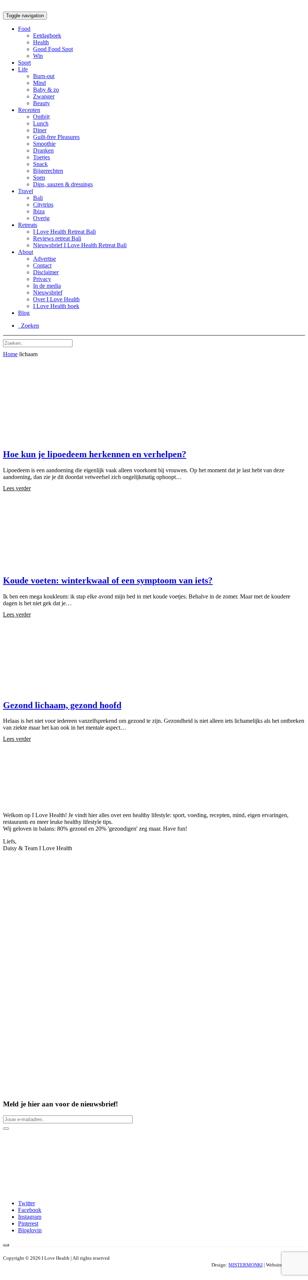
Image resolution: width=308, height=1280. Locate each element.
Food (24, 29)
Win (38, 56)
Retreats (27, 225)
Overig (41, 218)
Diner (40, 130)
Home (10, 354)
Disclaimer (46, 272)
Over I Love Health (56, 299)
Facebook (29, 1210)
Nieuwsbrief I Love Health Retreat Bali (80, 245)
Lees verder (17, 488)
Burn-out (43, 76)
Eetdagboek (47, 35)
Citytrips (43, 204)
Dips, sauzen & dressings (63, 184)
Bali (38, 198)
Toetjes (41, 157)
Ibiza (39, 211)
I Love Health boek (56, 306)
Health (41, 42)
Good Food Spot (53, 49)
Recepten (29, 110)
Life (23, 69)
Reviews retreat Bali (57, 238)
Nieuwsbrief (47, 292)
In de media (47, 286)
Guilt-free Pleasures (56, 137)
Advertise (44, 258)
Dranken (43, 150)
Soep (39, 177)
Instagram (29, 1217)
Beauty (41, 103)
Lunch (40, 123)
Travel (25, 191)
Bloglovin (30, 1230)
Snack (40, 164)
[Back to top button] (6, 1245)
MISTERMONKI (245, 1265)
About (25, 252)
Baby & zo (46, 89)
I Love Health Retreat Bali (64, 231)
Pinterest (28, 1223)
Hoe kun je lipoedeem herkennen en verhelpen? (94, 454)
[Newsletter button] (6, 1128)
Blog (24, 313)
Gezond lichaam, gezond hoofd (62, 705)
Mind (39, 83)
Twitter (26, 1203)
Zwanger (43, 96)
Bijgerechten (48, 171)
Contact (42, 265)
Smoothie (44, 144)
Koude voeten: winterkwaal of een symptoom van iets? (108, 580)
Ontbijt (41, 116)
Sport (24, 62)
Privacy (42, 279)
